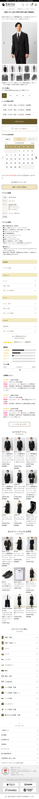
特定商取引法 (5, 739)
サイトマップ (5, 749)
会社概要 (3, 735)
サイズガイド (16, 90)
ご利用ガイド (5, 730)
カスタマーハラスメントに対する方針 (12, 763)
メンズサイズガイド (15, 208)
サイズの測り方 (14, 209)
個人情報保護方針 (6, 753)
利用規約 (3, 744)
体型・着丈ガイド (14, 206)
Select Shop (12, 201)
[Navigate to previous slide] (4, 42)
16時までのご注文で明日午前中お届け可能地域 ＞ (19, 12)
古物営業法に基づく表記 (8, 758)
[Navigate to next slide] (35, 42)
